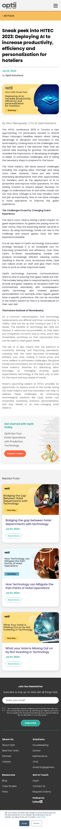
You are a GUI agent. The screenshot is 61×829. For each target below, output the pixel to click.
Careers (6, 761)
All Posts (8, 15)
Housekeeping (40, 745)
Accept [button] (24, 823)
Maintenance (40, 756)
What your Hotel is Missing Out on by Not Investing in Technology (29, 650)
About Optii (8, 745)
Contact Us (39, 786)
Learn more (40, 817)
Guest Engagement (43, 767)
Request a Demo (15, 453)
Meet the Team (10, 750)
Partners (6, 756)
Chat (35, 761)
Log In (36, 780)
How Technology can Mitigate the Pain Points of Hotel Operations (29, 586)
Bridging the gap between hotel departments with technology (28, 522)
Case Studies (9, 786)
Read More (14, 535)
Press (5, 791)
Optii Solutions (14, 75)
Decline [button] (36, 823)
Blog (4, 780)
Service (37, 750)
